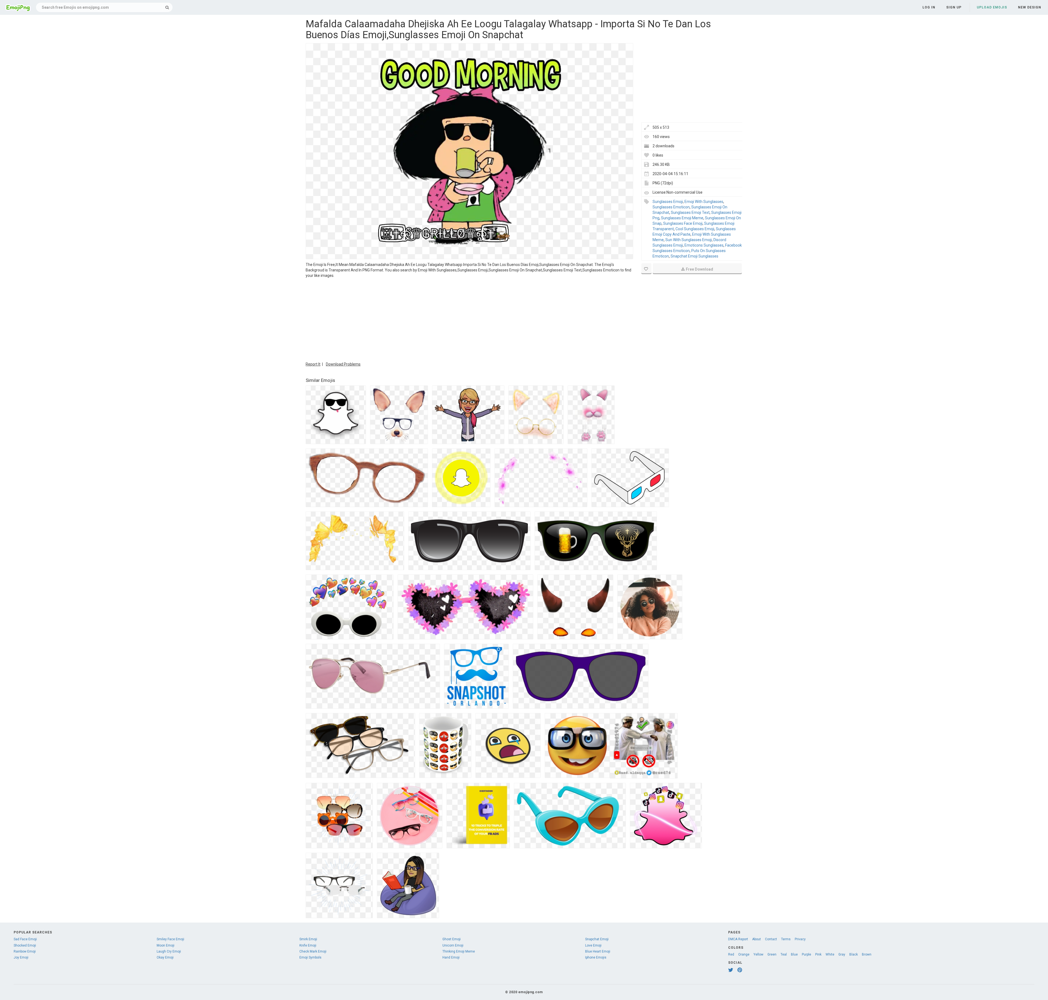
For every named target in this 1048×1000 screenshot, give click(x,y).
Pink (818, 954)
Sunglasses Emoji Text (690, 212)
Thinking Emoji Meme (458, 951)
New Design (1029, 7)
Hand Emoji (451, 957)
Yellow (758, 954)
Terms (786, 939)
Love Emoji (593, 945)
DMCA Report (738, 939)
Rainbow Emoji (25, 951)
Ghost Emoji (451, 939)
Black (853, 954)
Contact (771, 939)
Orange (743, 954)
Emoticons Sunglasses (704, 245)
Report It (313, 364)
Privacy (800, 939)
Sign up (953, 7)
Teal (784, 954)
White (830, 954)
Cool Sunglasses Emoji (694, 229)
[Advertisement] (469, 319)
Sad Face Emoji (25, 939)
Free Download (699, 269)
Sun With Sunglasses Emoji (688, 240)
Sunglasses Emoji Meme (682, 218)
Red (731, 954)
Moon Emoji (165, 945)
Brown (866, 954)
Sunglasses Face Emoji (682, 223)
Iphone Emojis (595, 957)
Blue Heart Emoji (597, 951)
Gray (841, 954)
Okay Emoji (165, 957)
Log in (928, 7)
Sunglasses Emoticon (671, 207)
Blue (794, 954)
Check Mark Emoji (312, 951)
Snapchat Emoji (597, 939)
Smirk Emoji (308, 939)
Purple (806, 954)
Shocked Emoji (25, 945)
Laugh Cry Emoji (169, 951)
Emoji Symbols (310, 957)
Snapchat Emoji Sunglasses (694, 256)
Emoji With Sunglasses (703, 201)
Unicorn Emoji (452, 945)
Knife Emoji (307, 945)
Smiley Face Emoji (170, 939)
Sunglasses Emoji (668, 201)
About (756, 939)
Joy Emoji (21, 957)
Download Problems (343, 364)
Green (771, 954)
